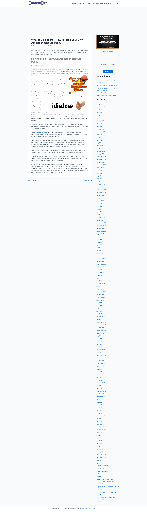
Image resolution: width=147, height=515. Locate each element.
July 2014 (99, 336)
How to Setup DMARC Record (105, 93)
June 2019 (99, 173)
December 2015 (101, 289)
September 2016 (101, 264)
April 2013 (99, 377)
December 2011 (100, 421)
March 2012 (99, 413)
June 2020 (99, 140)
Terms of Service (103, 474)
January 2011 (100, 452)
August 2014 (100, 333)
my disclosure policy (41, 132)
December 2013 (101, 355)
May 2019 (99, 176)
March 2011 (99, 446)
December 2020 (101, 123)
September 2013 (101, 363)
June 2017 (99, 239)
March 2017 (99, 247)
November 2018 (101, 192)
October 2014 (100, 327)
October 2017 (100, 228)
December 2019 (101, 156)
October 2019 (100, 162)
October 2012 (100, 394)
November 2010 (101, 457)
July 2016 (99, 269)
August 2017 (100, 234)
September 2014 (101, 330)
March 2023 (100, 104)
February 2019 (100, 184)
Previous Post (32, 180)
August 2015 (100, 300)
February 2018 (100, 217)
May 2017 (99, 242)
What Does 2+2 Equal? (108, 64)
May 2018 (99, 209)
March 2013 (99, 380)
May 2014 (99, 341)
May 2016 (99, 275)
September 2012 (101, 396)
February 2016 (100, 283)
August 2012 (100, 399)
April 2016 (99, 278)
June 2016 (99, 272)
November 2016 (101, 258)
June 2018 (99, 206)
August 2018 (100, 201)
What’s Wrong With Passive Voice (106, 95)
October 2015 (100, 294)
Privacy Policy (102, 468)
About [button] (80, 3)
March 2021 (99, 115)
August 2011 (100, 432)
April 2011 (99, 443)
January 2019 (100, 187)
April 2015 (99, 311)
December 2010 (101, 454)
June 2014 (99, 338)
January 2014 (100, 352)
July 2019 (99, 170)
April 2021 (99, 112)
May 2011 (99, 441)
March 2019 (99, 181)
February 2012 (100, 416)
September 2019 (101, 165)
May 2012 (99, 407)
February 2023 (100, 107)
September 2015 (101, 297)
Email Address (108, 51)
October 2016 (100, 261)
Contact (88, 3)
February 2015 (100, 316)
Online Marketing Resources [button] (101, 3)
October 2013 (100, 361)
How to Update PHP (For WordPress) (107, 85)
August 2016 (100, 267)
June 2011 (99, 438)
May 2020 (99, 143)
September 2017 (101, 231)
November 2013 (101, 358)
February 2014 (100, 349)
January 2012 (100, 418)
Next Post (88, 180)
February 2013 (100, 383)
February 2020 (100, 151)
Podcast (115, 3)
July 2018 (99, 203)
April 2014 (99, 344)
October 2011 (100, 427)
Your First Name (108, 58)
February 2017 (100, 250)
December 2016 (101, 256)
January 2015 (100, 319)
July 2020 (99, 137)
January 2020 (100, 154)
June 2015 (99, 305)
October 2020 (100, 129)
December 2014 (101, 322)
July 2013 (99, 369)
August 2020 (100, 134)
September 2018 (101, 198)
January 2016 (100, 286)
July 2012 (99, 402)
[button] (83, 3)
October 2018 (100, 195)
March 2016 (99, 281)
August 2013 (100, 366)
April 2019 (99, 178)
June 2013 (99, 372)
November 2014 (101, 325)
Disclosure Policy (103, 471)
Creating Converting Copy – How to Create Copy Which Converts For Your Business (108, 488)
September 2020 (101, 132)
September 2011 (101, 429)
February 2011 (100, 449)
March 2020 (100, 148)
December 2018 (101, 189)
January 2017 (100, 253)
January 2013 (100, 385)
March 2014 (99, 347)
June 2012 (99, 405)
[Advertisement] (73, 18)
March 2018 (99, 214)
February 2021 (100, 118)
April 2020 (99, 145)
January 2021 (100, 121)
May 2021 (99, 109)
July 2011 (99, 435)
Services (73, 3)
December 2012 (101, 388)
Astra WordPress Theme (88, 508)
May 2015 (99, 308)
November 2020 (101, 126)
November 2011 (101, 424)
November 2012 (101, 391)
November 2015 (101, 292)
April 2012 (99, 410)
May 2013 (99, 374)
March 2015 (99, 314)
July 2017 (99, 236)
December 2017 (101, 223)
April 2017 (99, 245)
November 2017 (101, 225)
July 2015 (99, 303)
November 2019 (101, 159)
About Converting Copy (105, 465)
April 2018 (99, 212)
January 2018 (100, 220)
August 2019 (100, 167)
